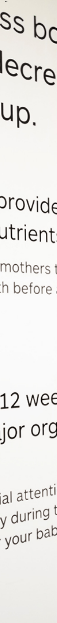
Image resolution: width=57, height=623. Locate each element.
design (13, 609)
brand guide (9, 609)
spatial (13, 611)
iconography (9, 611)
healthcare (9, 610)
